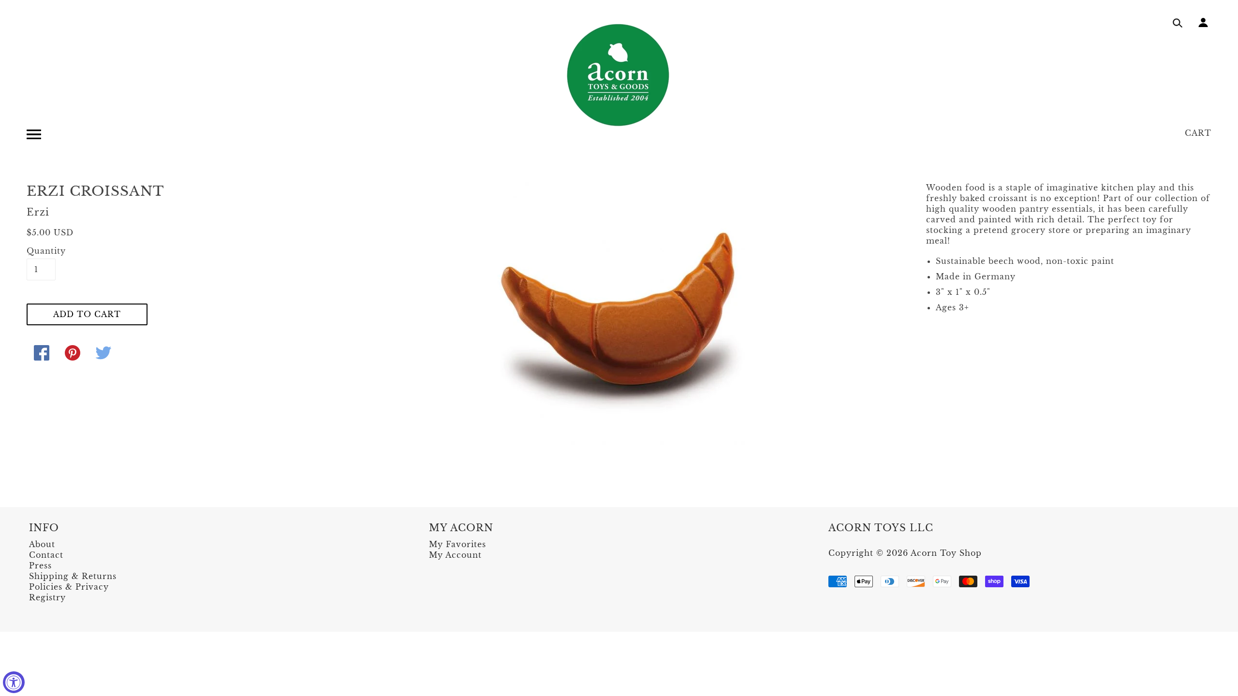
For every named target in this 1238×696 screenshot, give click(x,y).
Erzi (38, 212)
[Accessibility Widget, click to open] (14, 682)
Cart (1198, 133)
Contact (46, 555)
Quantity (41, 251)
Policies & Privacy (69, 587)
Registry (47, 597)
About (42, 544)
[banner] (619, 74)
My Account (455, 555)
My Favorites (457, 544)
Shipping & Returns (73, 576)
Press (40, 565)
